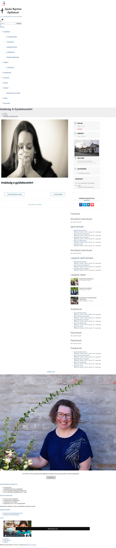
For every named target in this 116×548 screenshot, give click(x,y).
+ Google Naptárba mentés (14, 194)
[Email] (92, 204)
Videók (5, 88)
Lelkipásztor (11, 52)
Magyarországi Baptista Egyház (13, 513)
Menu (3, 27)
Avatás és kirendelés (85, 288)
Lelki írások (10, 67)
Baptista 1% (53, 529)
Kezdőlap (6, 31)
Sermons (6, 77)
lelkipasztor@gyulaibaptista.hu (86, 187)
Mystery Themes (31, 545)
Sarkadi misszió (12, 47)
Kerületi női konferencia (86, 278)
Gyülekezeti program (84, 173)
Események (7, 72)
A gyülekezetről (12, 36)
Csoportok (10, 42)
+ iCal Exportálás (58, 194)
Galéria (5, 83)
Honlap (51, 477)
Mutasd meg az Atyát (13, 93)
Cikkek (5, 62)
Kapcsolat (6, 103)
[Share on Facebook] (81, 204)
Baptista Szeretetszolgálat (11, 514)
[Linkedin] (88, 204)
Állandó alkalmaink (13, 57)
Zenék (5, 98)
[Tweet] (84, 204)
